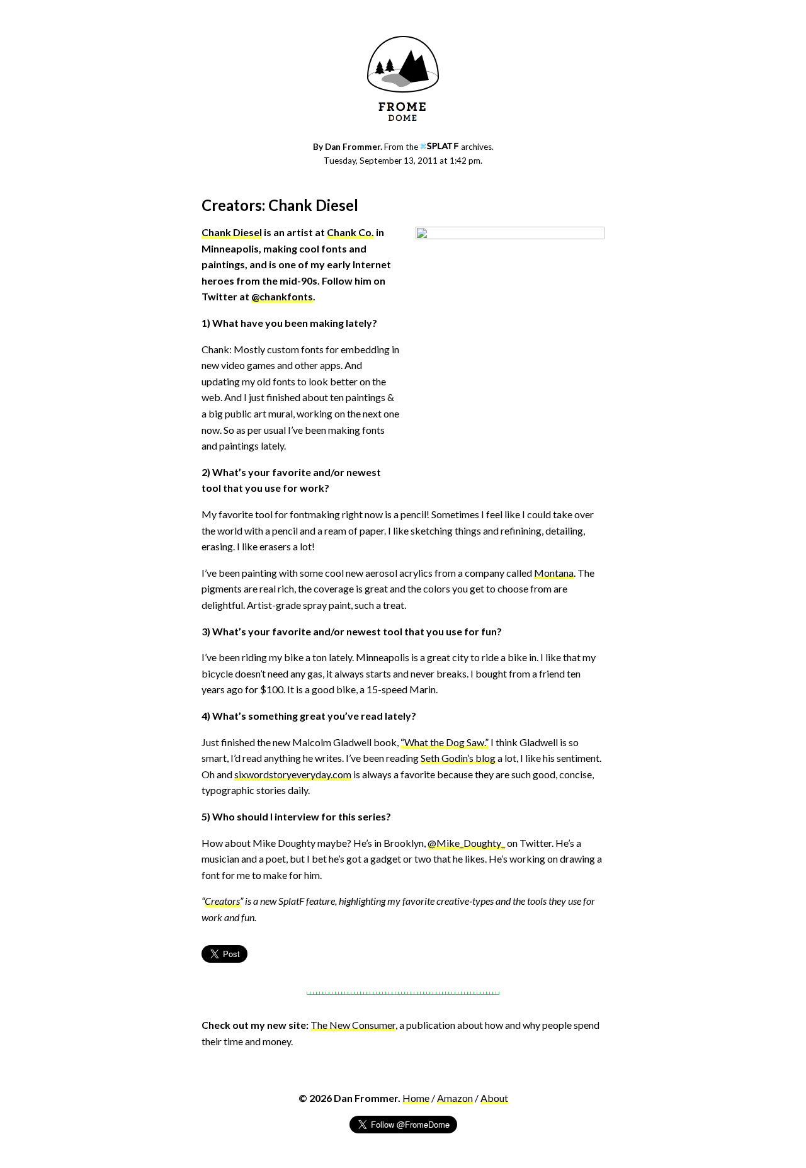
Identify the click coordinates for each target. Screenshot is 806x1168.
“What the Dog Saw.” (444, 742)
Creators (222, 901)
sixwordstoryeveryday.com (292, 774)
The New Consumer (352, 1025)
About (494, 1098)
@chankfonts (282, 296)
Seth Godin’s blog (458, 758)
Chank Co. (350, 232)
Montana (554, 573)
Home (415, 1098)
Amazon (455, 1098)
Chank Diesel (232, 232)
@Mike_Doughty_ (466, 843)
